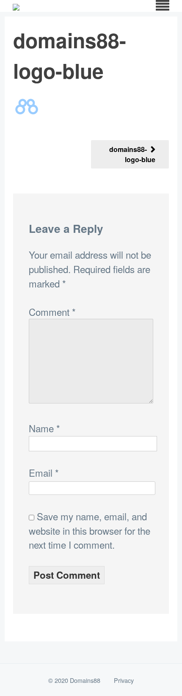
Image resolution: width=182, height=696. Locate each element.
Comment (52, 311)
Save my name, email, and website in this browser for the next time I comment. (89, 530)
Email (44, 472)
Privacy (124, 680)
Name (44, 428)
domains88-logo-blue (132, 154)
